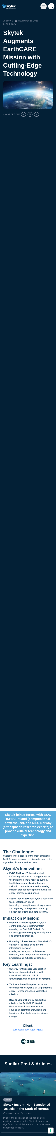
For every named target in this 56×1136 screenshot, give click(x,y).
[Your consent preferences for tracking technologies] (51, 1130)
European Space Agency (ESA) (28, 1029)
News (8, 1099)
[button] (51, 6)
